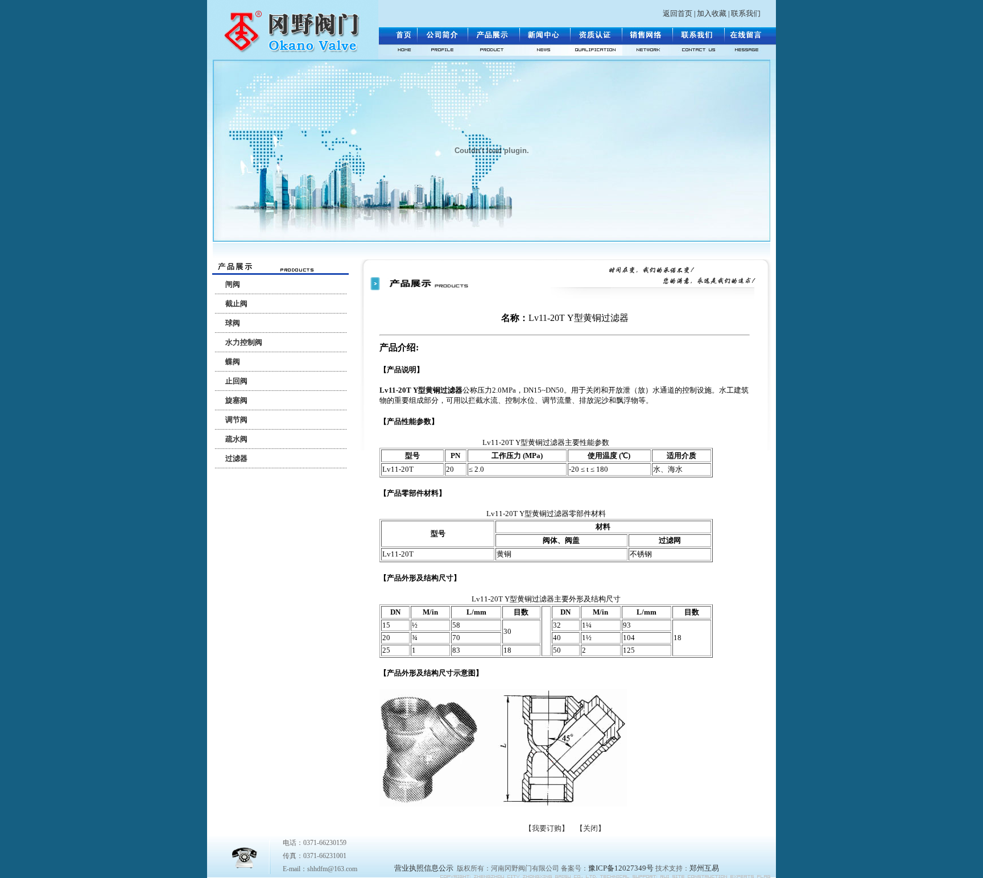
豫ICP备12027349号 (621, 868)
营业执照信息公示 (423, 868)
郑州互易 (704, 868)
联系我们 (746, 13)
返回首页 (677, 13)
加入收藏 (711, 13)
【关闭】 (590, 828)
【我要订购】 (546, 828)
